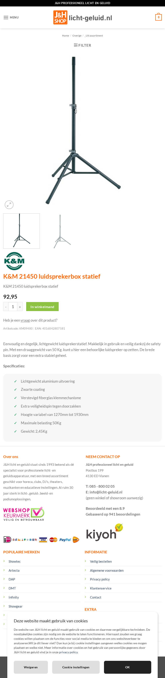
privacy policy (68, 652)
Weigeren (31, 667)
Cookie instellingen (76, 667)
